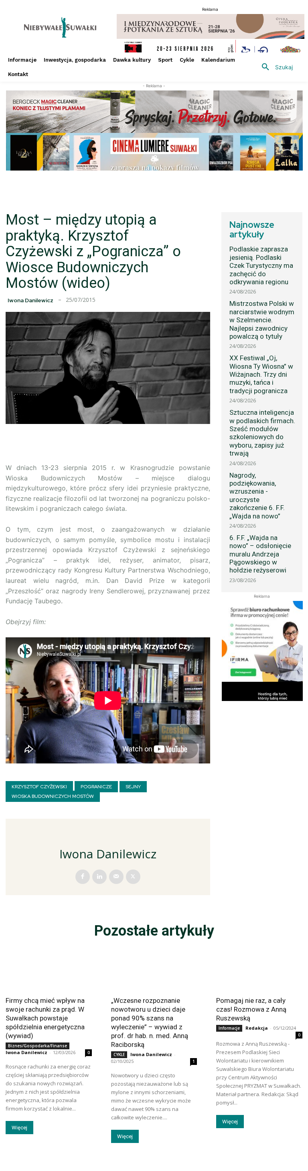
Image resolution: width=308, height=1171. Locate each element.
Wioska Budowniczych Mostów (53, 796)
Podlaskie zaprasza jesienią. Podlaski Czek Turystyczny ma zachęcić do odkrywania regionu (261, 265)
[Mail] (116, 877)
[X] (133, 877)
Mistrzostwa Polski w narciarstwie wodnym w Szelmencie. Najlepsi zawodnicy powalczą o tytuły (261, 319)
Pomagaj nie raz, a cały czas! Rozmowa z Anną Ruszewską (251, 1009)
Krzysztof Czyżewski (39, 786)
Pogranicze (96, 786)
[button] (274, 67)
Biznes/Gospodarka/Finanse (37, 1045)
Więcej (19, 1128)
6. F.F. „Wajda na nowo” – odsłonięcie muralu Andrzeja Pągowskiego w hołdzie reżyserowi (260, 554)
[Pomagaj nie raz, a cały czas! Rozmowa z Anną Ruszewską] (259, 969)
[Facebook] (82, 877)
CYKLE (119, 1054)
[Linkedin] (99, 877)
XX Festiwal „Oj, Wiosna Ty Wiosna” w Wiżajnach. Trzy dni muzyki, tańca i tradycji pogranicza (261, 374)
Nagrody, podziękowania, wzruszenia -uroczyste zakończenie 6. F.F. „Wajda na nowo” (257, 495)
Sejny (133, 786)
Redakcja (256, 1028)
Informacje (229, 1028)
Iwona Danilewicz (30, 300)
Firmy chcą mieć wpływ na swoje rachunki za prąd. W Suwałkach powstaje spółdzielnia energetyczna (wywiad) (45, 1018)
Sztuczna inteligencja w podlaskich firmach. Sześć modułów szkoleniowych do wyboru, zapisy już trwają (262, 432)
